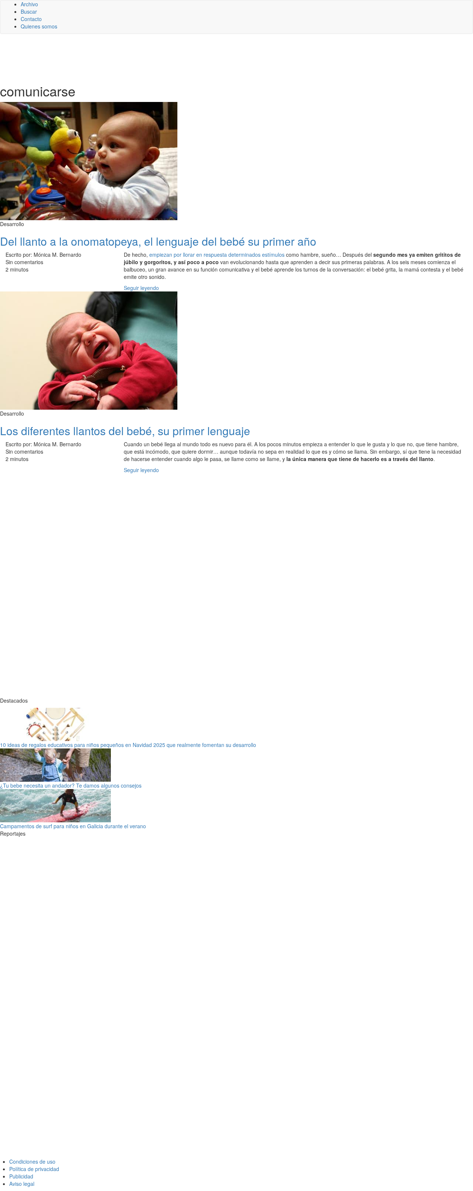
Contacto (31, 19)
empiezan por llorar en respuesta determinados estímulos (217, 254)
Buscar (29, 11)
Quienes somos (39, 26)
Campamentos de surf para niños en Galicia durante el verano (73, 826)
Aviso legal (21, 1183)
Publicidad (21, 1176)
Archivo (29, 4)
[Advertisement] (181, 58)
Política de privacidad (34, 1169)
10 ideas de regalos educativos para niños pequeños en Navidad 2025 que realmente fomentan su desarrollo (128, 744)
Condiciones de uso (32, 1161)
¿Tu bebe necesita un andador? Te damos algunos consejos (71, 785)
